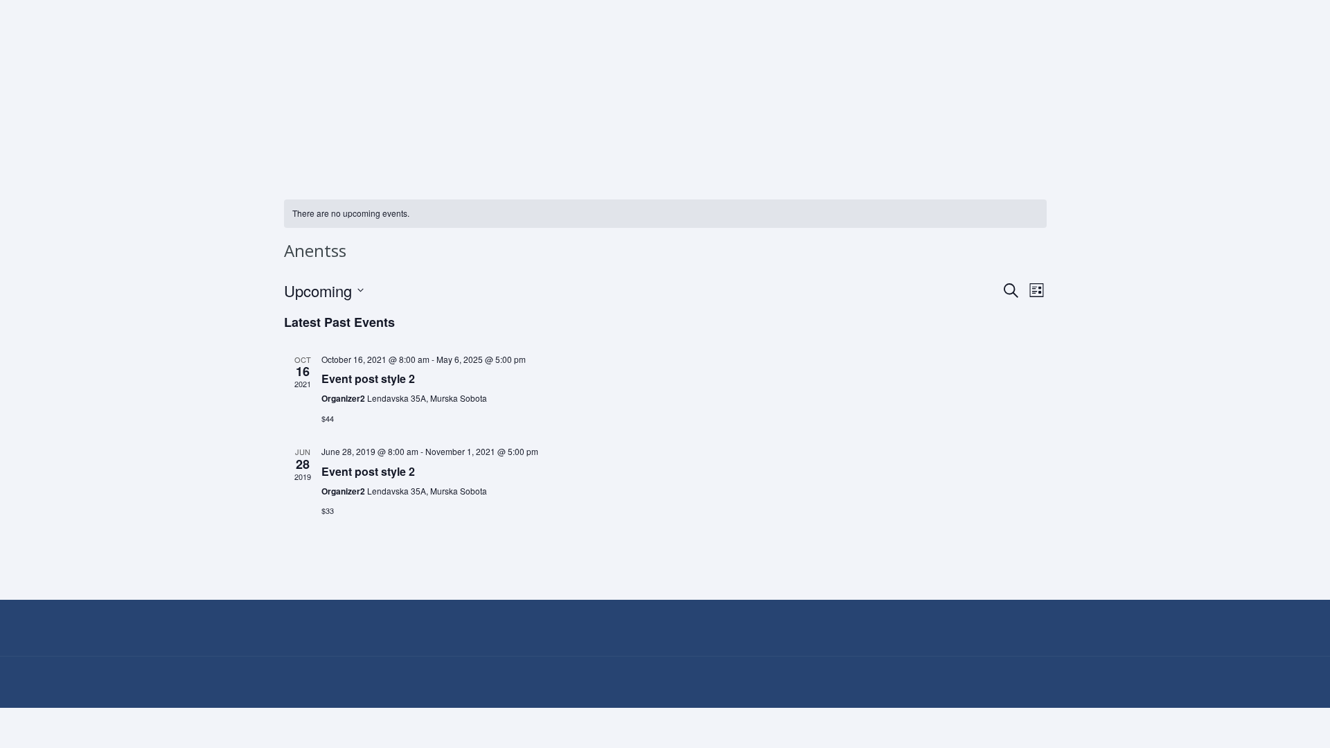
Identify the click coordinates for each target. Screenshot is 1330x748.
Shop (805, 131)
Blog (744, 131)
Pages (366, 131)
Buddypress (888, 131)
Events (435, 131)
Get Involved (592, 131)
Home (297, 131)
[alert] (665, 213)
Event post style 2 (368, 378)
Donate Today (1003, 131)
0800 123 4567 (337, 12)
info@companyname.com (473, 12)
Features (671, 131)
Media (506, 131)
